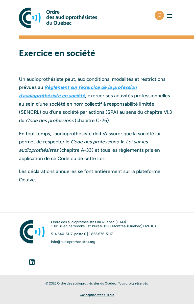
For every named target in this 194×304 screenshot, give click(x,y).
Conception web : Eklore (97, 295)
